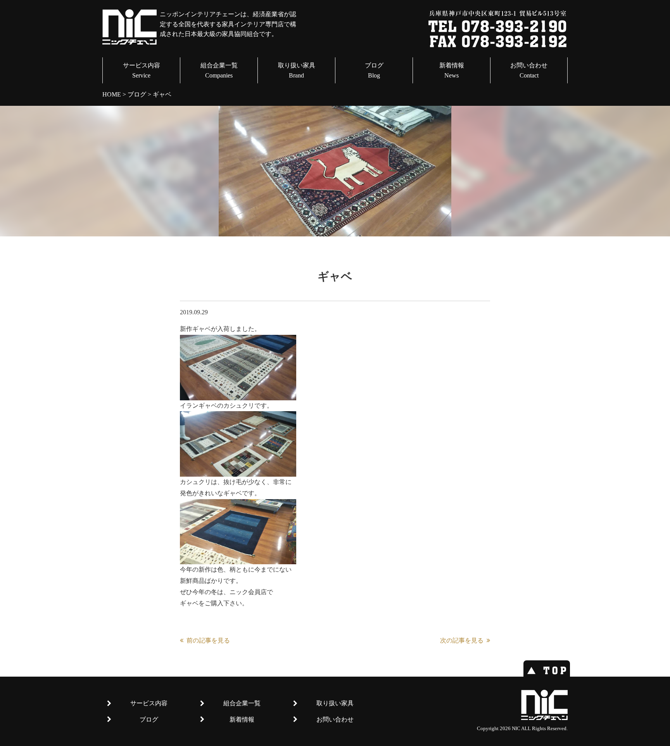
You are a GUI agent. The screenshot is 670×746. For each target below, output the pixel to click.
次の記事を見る (462, 640)
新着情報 (451, 70)
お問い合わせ (528, 70)
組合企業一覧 (219, 70)
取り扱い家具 (296, 70)
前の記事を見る (208, 640)
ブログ (374, 70)
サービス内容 (141, 70)
